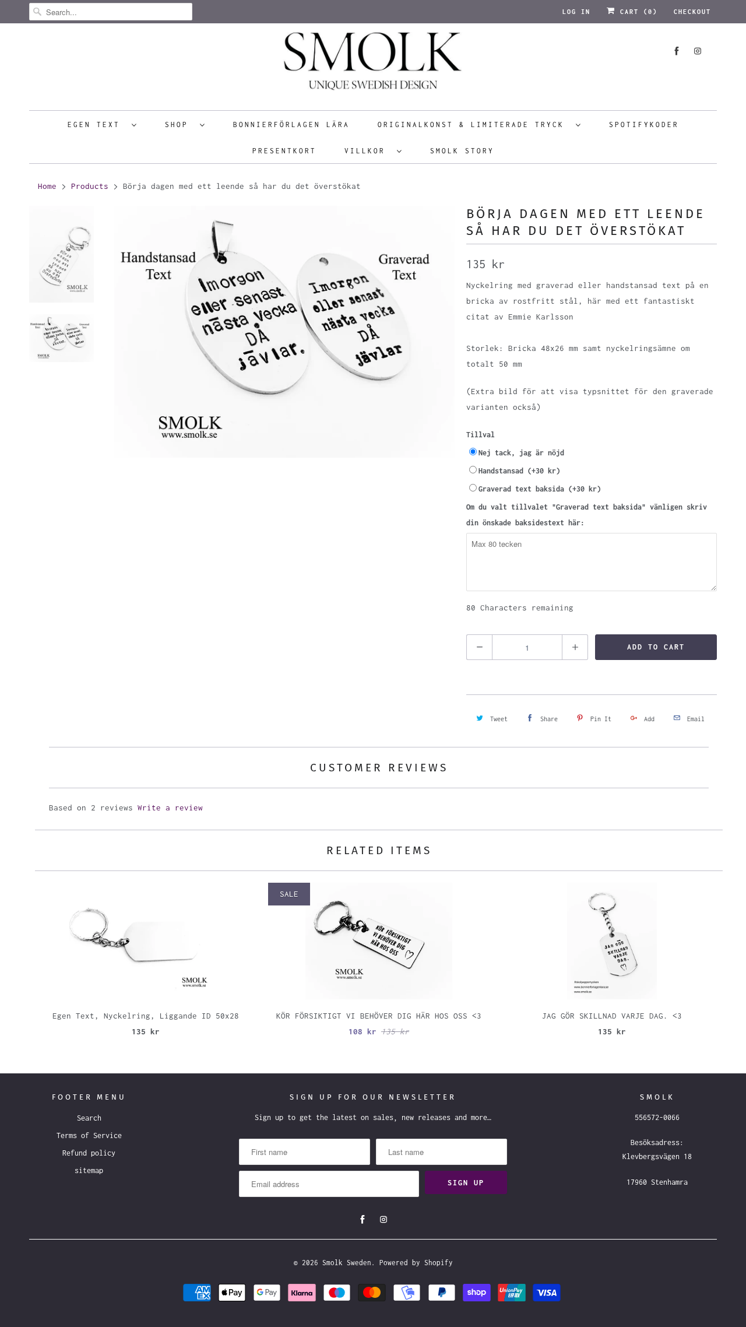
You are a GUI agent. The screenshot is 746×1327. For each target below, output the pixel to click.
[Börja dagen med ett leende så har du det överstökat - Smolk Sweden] (284, 460)
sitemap (89, 1170)
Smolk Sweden (346, 1262)
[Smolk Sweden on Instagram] (697, 51)
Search (89, 1118)
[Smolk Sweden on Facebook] (676, 51)
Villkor (367, 151)
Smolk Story (462, 151)
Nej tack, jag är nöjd (521, 452)
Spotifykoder (644, 124)
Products (89, 186)
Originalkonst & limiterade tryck (474, 124)
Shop (179, 124)
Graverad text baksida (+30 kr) (539, 489)
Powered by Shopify (416, 1262)
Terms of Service (89, 1135)
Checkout (692, 11)
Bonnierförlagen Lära (291, 124)
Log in (576, 11)
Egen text (97, 124)
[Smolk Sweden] (373, 65)
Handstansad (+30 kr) (519, 470)
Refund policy (88, 1153)
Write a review (170, 807)
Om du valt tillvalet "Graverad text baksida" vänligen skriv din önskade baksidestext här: (586, 515)
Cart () (636, 11)
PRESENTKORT (284, 151)
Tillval (480, 434)
